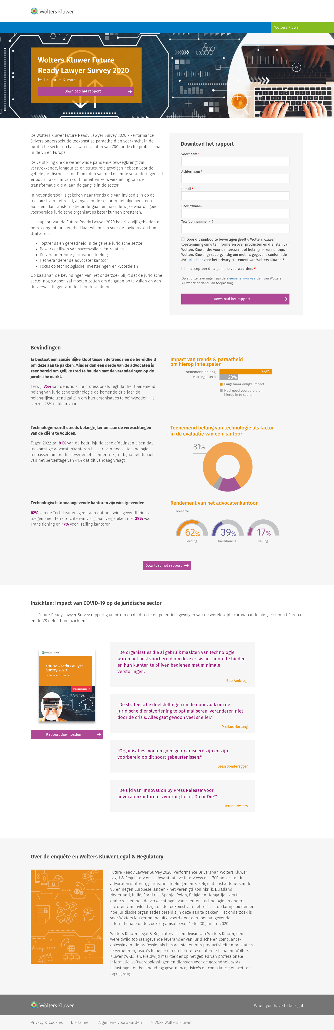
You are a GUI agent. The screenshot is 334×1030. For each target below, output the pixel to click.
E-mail (187, 189)
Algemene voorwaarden (120, 1022)
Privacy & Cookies (47, 1022)
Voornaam (190, 154)
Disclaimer (81, 1022)
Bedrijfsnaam (191, 206)
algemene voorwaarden (245, 278)
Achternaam (191, 172)
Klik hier (196, 260)
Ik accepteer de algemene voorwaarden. (221, 269)
